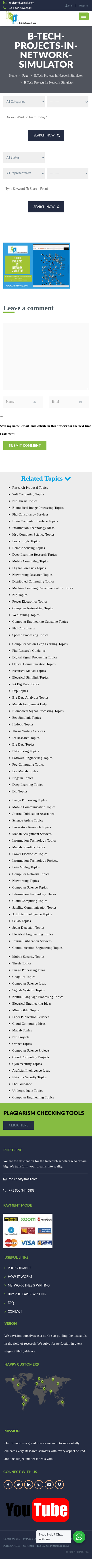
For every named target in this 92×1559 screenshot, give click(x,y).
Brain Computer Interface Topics (35, 521)
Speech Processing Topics (30, 635)
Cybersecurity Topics (27, 1064)
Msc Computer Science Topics (33, 534)
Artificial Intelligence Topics (32, 914)
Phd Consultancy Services (30, 514)
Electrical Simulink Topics (30, 677)
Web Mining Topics (26, 615)
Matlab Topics (22, 1030)
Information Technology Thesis (34, 894)
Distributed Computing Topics (33, 581)
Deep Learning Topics (27, 784)
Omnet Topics (22, 1044)
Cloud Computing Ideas (29, 1023)
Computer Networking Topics (33, 608)
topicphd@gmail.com (23, 1179)
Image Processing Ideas (28, 970)
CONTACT (15, 1311)
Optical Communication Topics (34, 664)
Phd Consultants (23, 628)
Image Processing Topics (29, 800)
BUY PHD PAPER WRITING (27, 1294)
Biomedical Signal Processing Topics (38, 711)
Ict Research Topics (26, 738)
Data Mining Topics (26, 867)
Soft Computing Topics (28, 494)
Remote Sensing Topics (28, 548)
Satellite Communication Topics (34, 907)
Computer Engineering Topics (33, 1097)
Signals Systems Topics (28, 990)
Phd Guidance (22, 1084)
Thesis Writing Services (28, 731)
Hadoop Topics (22, 724)
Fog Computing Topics (28, 764)
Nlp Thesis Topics (24, 501)
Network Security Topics (29, 1077)
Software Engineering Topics (32, 758)
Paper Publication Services (30, 1017)
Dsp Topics (20, 691)
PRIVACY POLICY (32, 1539)
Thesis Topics (21, 963)
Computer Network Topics (30, 874)
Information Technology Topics (34, 840)
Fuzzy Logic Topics (26, 541)
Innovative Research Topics (31, 827)
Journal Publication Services (32, 941)
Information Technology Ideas (33, 528)
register (84, 5)
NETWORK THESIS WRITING (29, 1285)
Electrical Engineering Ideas (31, 1003)
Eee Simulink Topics (26, 717)
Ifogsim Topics (22, 778)
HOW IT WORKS (20, 1276)
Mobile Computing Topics (30, 561)
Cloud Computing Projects (30, 1057)
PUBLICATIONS (11, 1546)
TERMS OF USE (11, 1539)
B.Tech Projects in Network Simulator (58, 75)
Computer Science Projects (31, 1050)
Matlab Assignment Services (32, 834)
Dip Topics (19, 791)
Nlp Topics (19, 595)
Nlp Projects (20, 1037)
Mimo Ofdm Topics (26, 1010)
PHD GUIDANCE (19, 1268)
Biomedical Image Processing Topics (38, 507)
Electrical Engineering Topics (32, 934)
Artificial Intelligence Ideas (31, 1070)
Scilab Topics (21, 921)
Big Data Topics (23, 744)
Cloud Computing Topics (29, 901)
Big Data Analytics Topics (30, 697)
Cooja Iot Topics (23, 977)
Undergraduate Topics (27, 1090)
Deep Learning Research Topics (34, 554)
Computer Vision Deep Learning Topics (40, 644)
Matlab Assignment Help (29, 704)
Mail (70, 5)
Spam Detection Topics (28, 927)
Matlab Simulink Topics (28, 847)
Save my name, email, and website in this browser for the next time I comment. (45, 430)
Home (13, 75)
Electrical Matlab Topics (29, 671)
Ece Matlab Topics (25, 771)
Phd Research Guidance (29, 650)
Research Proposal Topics (30, 487)
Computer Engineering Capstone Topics (40, 621)
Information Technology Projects (35, 860)
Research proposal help (53, 1546)
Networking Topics (25, 751)
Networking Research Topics (32, 574)
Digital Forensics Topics (29, 568)
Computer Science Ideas (29, 983)
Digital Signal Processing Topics (34, 657)
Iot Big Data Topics (25, 684)
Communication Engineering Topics (37, 947)
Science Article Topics (27, 820)
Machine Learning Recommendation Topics (42, 588)
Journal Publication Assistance (33, 813)
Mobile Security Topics (28, 956)
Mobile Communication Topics (33, 807)
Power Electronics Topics (29, 601)
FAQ (11, 1303)
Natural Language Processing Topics (37, 997)
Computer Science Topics (30, 887)
